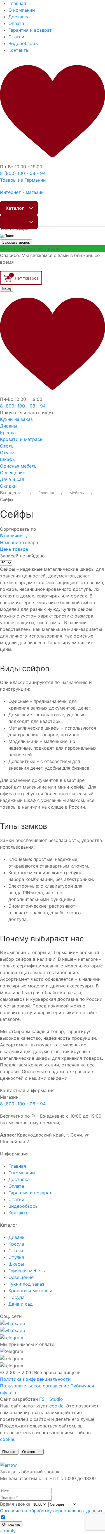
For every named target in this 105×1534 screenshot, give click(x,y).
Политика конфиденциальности (35, 1379)
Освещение (12, 472)
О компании (21, 10)
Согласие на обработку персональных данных (51, 1510)
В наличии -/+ (15, 535)
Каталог (15, 208)
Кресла (8, 432)
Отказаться (31, 1452)
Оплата (16, 23)
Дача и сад (12, 479)
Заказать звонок (16, 242)
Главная (17, 3)
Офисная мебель (18, 466)
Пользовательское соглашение (34, 1386)
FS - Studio (51, 1399)
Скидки (8, 486)
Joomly (8, 1530)
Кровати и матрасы (21, 439)
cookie (56, 1406)
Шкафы (8, 459)
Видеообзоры (23, 43)
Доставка (19, 16)
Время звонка (15, 1504)
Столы (7, 446)
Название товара (19, 542)
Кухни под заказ (26, 1284)
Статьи (16, 36)
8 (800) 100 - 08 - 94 (23, 1103)
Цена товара (14, 549)
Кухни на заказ (16, 419)
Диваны (8, 426)
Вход (6, 288)
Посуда (16, 1297)
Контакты (18, 50)
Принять (9, 1452)
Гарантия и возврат (30, 30)
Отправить (11, 1524)
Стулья (8, 452)
